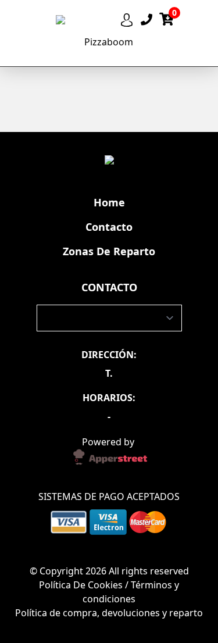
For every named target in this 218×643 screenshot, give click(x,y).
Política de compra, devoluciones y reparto (109, 612)
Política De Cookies (82, 584)
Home (109, 202)
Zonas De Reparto (109, 251)
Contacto (109, 227)
